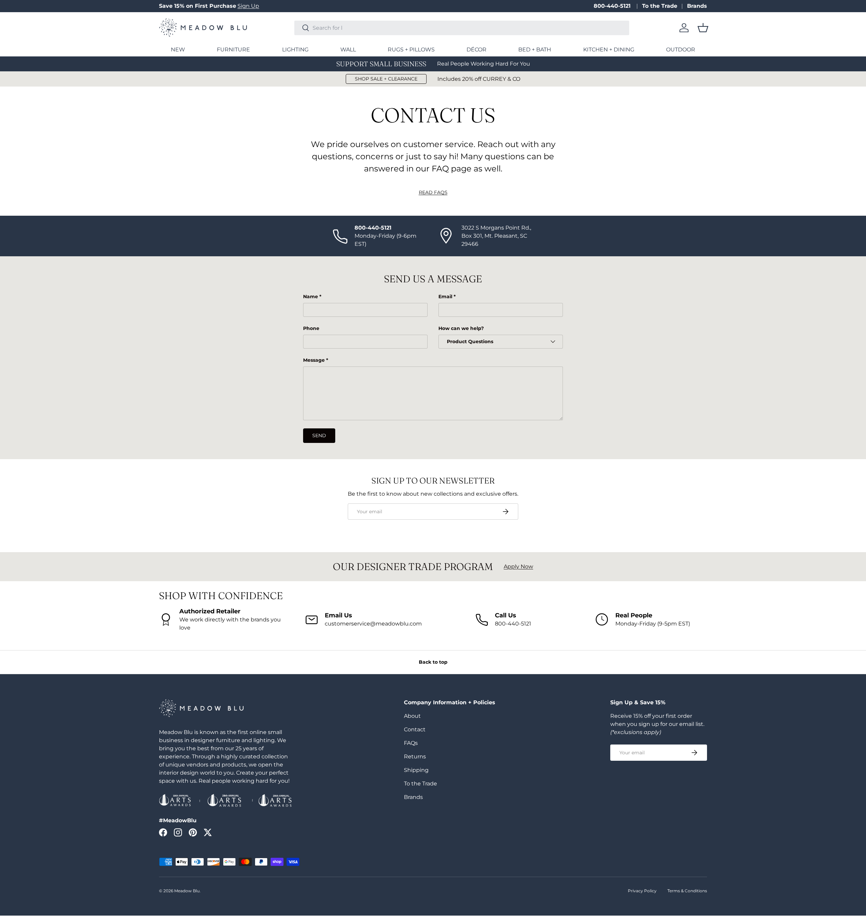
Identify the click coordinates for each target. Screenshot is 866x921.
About (412, 716)
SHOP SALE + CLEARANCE (386, 79)
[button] (703, 27)
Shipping (416, 770)
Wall (348, 49)
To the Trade (659, 6)
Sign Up (248, 6)
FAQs (411, 743)
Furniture (233, 49)
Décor (476, 49)
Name (310, 296)
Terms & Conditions (687, 890)
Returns (415, 756)
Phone (311, 328)
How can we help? (461, 328)
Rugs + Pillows (411, 49)
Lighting (295, 49)
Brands (697, 6)
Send (319, 435)
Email (445, 296)
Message (314, 360)
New (178, 49)
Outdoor (680, 49)
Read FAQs (433, 192)
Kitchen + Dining (608, 49)
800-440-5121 (613, 6)
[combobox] (461, 28)
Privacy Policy (642, 890)
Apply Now (518, 566)
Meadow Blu (187, 890)
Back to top (433, 662)
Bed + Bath (534, 49)
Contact (415, 729)
